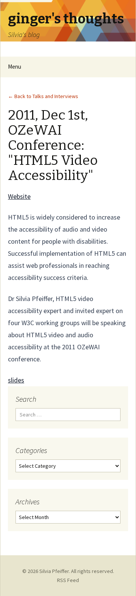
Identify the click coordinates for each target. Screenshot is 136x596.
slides (16, 380)
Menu (14, 66)
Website (19, 196)
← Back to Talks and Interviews (43, 96)
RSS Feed (68, 580)
